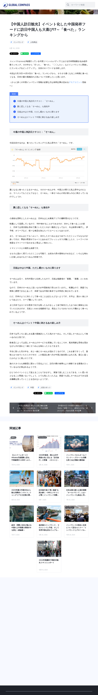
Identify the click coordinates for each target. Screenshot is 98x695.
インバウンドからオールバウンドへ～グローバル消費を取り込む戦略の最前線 (76, 457)
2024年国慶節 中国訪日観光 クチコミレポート (49, 561)
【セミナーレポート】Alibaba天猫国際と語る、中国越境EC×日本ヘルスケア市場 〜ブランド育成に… (21, 457)
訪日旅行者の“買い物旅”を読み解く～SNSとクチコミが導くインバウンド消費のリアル (49, 492)
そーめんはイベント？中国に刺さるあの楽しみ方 (38, 117)
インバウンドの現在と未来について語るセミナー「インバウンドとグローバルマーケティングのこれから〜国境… (76, 527)
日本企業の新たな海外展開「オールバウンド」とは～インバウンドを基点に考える (76, 492)
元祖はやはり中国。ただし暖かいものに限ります (38, 112)
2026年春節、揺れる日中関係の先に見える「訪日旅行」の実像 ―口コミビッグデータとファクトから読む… (49, 457)
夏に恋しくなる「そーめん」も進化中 (33, 106)
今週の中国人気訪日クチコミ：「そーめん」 (36, 101)
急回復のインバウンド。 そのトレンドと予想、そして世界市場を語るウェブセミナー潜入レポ (49, 527)
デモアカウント (75, 82)
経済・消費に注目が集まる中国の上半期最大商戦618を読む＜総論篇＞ (21, 527)
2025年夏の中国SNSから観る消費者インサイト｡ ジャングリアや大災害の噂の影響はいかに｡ (21, 492)
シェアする (35, 53)
